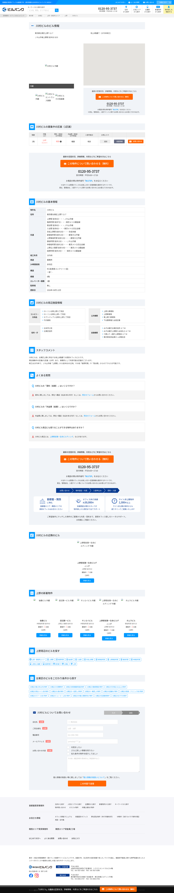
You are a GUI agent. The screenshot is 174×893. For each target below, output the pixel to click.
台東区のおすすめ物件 (119, 696)
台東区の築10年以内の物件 (38, 687)
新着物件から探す (158, 10)
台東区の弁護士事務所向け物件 (83, 696)
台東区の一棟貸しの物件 (92, 691)
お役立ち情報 (34, 817)
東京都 (31, 16)
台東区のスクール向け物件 (38, 696)
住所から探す (126, 10)
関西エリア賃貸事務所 (38, 829)
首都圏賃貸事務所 (36, 805)
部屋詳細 (119, 141)
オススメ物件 (73, 807)
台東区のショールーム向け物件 (60, 696)
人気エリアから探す (137, 10)
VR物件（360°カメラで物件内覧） (128, 816)
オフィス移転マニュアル (63, 816)
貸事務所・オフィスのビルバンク (13, 16)
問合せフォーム (88, 395)
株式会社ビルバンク (41, 867)
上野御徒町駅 (52, 238)
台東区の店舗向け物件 (110, 691)
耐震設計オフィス (81, 816)
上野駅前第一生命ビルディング (61, 436)
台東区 (40, 16)
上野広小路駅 (52, 247)
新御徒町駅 (51, 235)
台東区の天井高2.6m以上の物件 (116, 687)
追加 (105, 141)
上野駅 (49, 219)
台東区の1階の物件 (57, 691)
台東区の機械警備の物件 (95, 687)
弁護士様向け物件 (88, 807)
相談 (89, 141)
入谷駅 (49, 228)
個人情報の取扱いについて (94, 777)
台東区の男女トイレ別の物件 (39, 691)
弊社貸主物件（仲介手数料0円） (102, 816)
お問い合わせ (149, 2)
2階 (33, 141)
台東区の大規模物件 (56, 687)
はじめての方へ (120, 2)
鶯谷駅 (49, 225)
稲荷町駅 (50, 222)
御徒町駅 (50, 241)
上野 (66, 16)
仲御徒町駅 (51, 244)
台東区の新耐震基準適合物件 (75, 687)
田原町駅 (50, 251)
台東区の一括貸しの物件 (74, 691)
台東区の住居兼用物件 (102, 696)
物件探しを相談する (169, 10)
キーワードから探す (122, 804)
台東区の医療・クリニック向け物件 (131, 691)
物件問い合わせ (60, 807)
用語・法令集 (59, 820)
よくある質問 (135, 2)
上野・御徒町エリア (53, 16)
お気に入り (165, 2)
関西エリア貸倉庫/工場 (65, 829)
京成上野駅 (51, 231)
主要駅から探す (147, 10)
